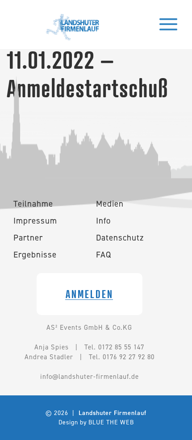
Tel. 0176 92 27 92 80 (121, 357)
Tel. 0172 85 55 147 (114, 347)
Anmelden (89, 294)
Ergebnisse (35, 254)
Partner (28, 237)
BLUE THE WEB (111, 422)
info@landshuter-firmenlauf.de (89, 376)
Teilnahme (33, 203)
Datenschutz (120, 237)
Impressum (35, 220)
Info (103, 220)
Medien (110, 203)
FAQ (103, 254)
